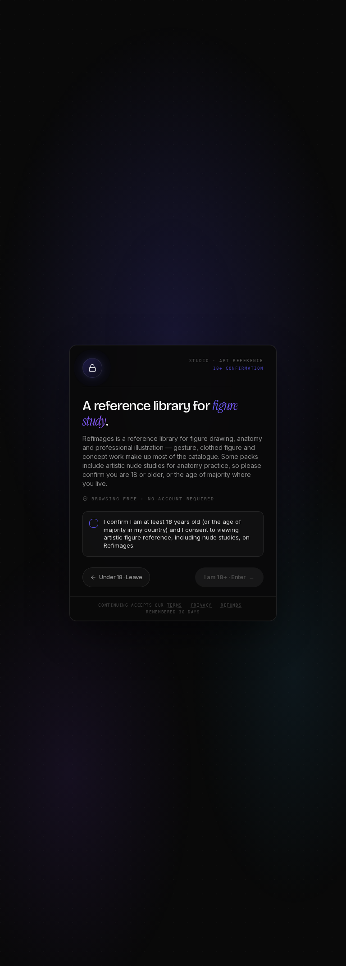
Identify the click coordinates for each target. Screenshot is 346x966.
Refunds (231, 605)
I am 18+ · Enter (229, 577)
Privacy (201, 605)
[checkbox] (93, 523)
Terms (174, 605)
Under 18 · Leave (120, 577)
